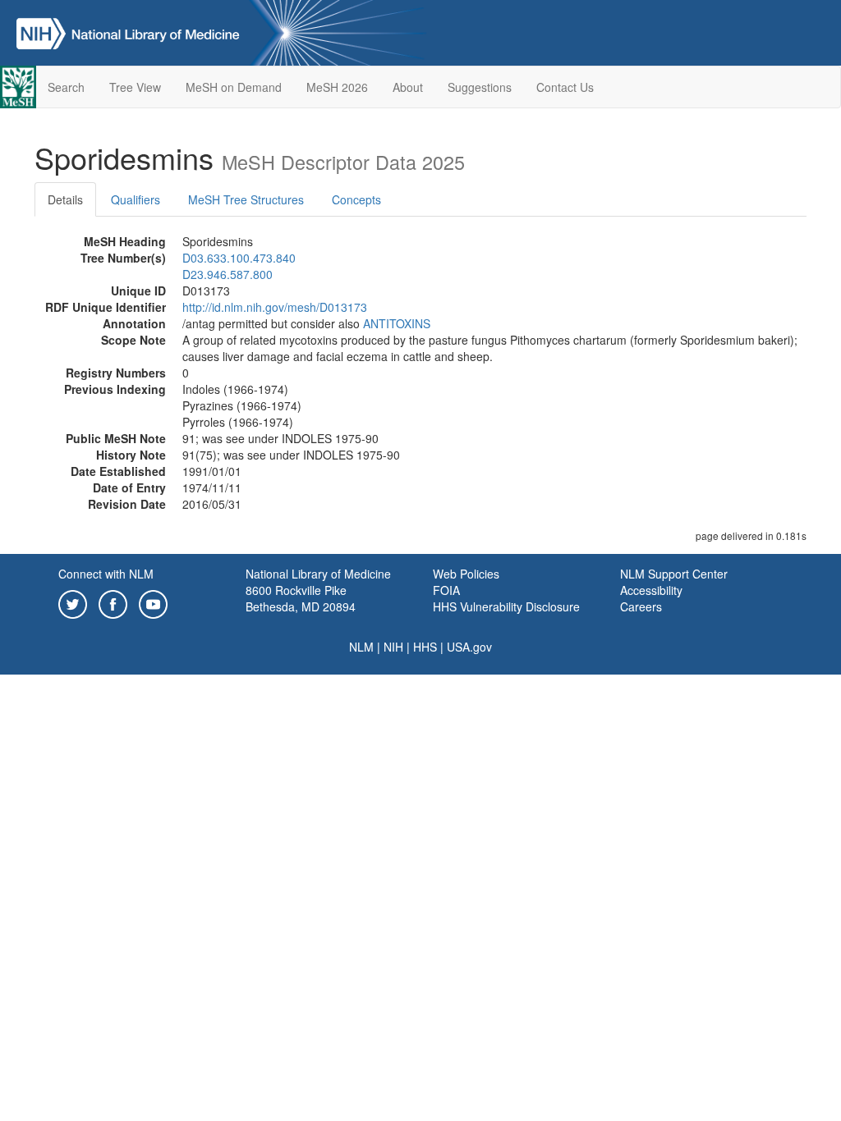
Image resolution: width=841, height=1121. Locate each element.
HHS (425, 646)
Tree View (135, 87)
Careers (641, 606)
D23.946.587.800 (227, 274)
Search (66, 87)
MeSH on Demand (234, 87)
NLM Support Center (674, 573)
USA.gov (469, 646)
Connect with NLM (106, 573)
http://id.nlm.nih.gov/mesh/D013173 (274, 307)
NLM (361, 646)
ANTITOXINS (396, 323)
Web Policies (466, 573)
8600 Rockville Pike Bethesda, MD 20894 (301, 598)
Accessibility (651, 590)
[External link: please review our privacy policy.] (72, 602)
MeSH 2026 (337, 87)
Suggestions (480, 87)
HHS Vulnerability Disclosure (506, 606)
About (408, 87)
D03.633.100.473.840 (239, 257)
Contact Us (565, 87)
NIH (393, 646)
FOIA (446, 590)
